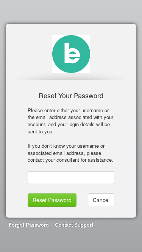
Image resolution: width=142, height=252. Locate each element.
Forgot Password (29, 224)
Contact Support (74, 224)
